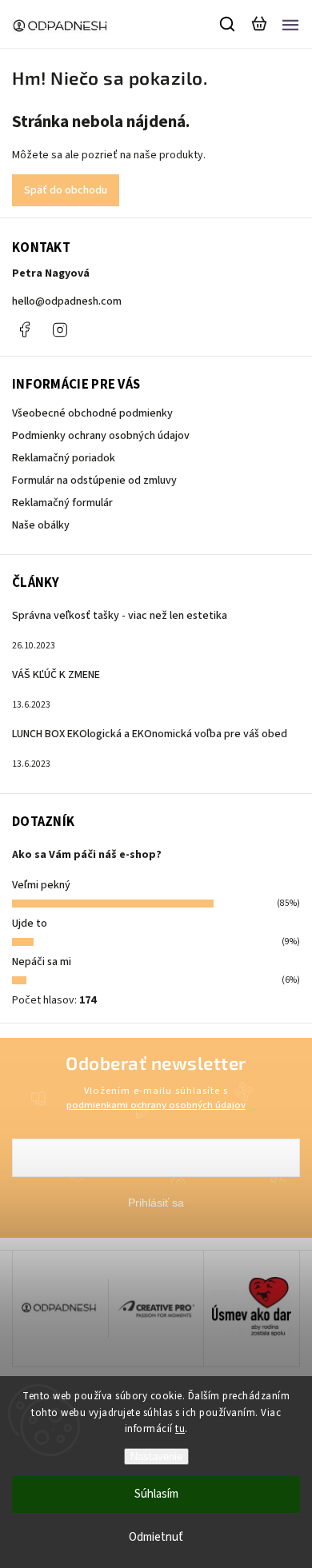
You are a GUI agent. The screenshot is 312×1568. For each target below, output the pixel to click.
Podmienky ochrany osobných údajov (101, 436)
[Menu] (290, 24)
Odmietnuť (156, 1537)
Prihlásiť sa (156, 1202)
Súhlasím (156, 1494)
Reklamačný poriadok (63, 458)
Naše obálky (41, 525)
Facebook (24, 329)
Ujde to (29, 924)
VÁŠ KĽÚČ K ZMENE (56, 675)
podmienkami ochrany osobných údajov (156, 1105)
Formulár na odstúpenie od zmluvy (94, 481)
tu (180, 1429)
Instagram (60, 329)
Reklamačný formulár (62, 503)
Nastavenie (156, 1456)
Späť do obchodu (65, 190)
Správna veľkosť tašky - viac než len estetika (119, 616)
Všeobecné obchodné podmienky (92, 413)
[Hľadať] (228, 24)
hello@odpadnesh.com (67, 301)
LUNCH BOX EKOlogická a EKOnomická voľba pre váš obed (149, 734)
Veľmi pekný (41, 885)
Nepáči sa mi (41, 962)
